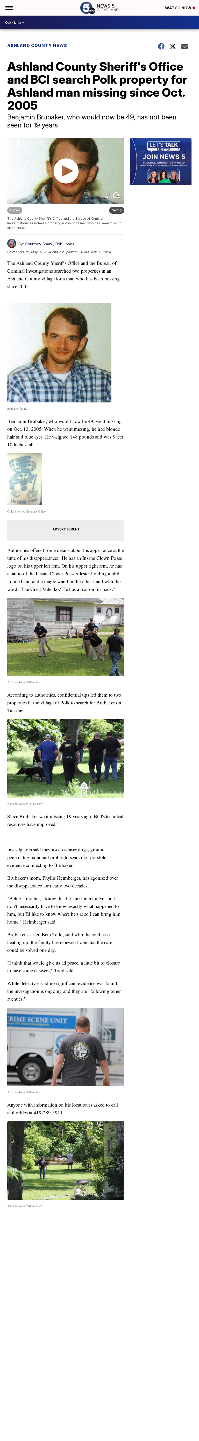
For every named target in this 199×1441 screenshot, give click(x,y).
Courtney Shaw (38, 243)
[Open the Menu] (8, 8)
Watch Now (179, 7)
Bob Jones (64, 243)
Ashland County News (37, 45)
